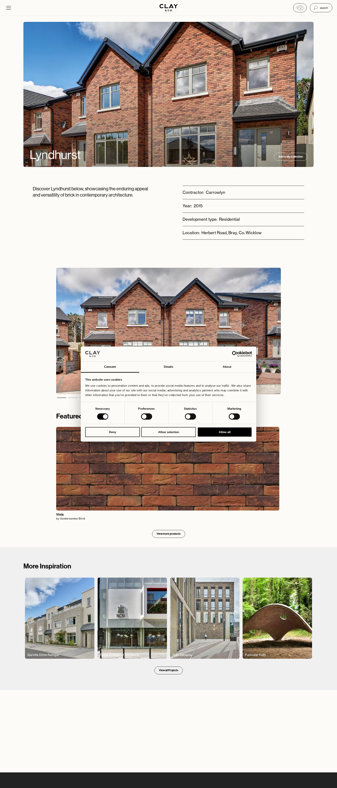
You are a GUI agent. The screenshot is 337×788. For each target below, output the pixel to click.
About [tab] (227, 366)
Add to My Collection (290, 156)
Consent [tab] (110, 366)
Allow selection (168, 432)
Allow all (225, 432)
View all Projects (168, 670)
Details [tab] (168, 366)
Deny (112, 432)
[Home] (169, 8)
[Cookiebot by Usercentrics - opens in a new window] (235, 354)
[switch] (146, 416)
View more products (169, 533)
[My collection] (300, 7)
